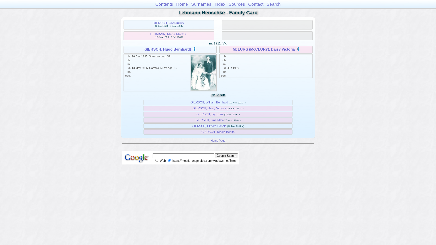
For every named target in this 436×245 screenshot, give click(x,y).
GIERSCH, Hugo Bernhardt (167, 49)
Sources (237, 4)
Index (220, 4)
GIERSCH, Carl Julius (168, 23)
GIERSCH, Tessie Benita (218, 132)
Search (274, 4)
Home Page (218, 140)
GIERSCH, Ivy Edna (209, 114)
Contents (164, 4)
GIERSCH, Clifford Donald (209, 126)
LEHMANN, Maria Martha (168, 34)
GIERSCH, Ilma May (209, 120)
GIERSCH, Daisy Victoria (209, 108)
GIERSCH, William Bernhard (209, 102)
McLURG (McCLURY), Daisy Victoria (264, 49)
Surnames (201, 4)
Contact (255, 4)
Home (182, 4)
